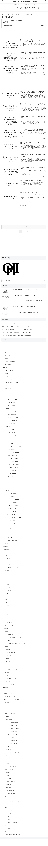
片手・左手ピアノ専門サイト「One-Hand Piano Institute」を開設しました (17, 323)
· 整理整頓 (8, 681)
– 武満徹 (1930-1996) (11, 526)
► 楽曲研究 (5, 367)
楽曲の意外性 (8, 388)
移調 (5, 705)
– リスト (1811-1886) (11, 443)
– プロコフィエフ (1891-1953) (13, 520)
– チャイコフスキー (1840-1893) (13, 464)
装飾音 (7, 599)
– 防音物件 (9, 655)
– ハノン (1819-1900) (11, 449)
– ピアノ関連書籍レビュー (12, 740)
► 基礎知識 (5, 687)
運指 (6, 573)
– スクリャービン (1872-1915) (13, 499)
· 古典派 (7, 408)
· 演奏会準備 (8, 749)
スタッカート (8, 590)
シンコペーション (9, 581)
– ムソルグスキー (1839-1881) (13, 461)
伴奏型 (7, 385)
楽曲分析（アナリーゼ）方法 (12, 382)
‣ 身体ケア (6, 796)
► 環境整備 (5, 628)
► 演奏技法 (5, 546)
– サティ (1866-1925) (11, 496)
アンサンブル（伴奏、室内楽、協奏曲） (14, 540)
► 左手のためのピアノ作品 (8, 346)
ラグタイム (8, 534)
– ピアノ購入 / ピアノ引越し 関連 (14, 637)
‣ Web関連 (6, 825)
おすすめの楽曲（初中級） (13, 728)
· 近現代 (7, 490)
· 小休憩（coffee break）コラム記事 (13, 834)
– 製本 (8, 763)
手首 (6, 575)
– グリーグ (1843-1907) (11, 470)
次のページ (24, 227)
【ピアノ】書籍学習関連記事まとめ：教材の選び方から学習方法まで (16, 335)
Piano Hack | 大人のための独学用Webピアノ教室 (24, 1)
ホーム (8, 841)
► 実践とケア (6, 708)
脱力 (6, 608)
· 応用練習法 (8, 784)
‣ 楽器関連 (6, 631)
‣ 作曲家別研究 (7, 391)
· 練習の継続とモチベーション (12, 787)
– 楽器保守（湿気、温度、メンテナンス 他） (16, 643)
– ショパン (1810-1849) (11, 437)
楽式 (5, 690)
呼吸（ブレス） (9, 619)
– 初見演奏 (9, 778)
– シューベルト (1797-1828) (12, 429)
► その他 (5, 804)
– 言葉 (8, 816)
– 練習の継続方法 (10, 790)
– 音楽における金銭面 (11, 678)
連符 (6, 555)
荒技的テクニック (9, 625)
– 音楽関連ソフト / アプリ (12, 669)
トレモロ (7, 584)
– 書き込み (9, 757)
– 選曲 (8, 746)
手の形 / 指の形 (9, 622)
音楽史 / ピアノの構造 (8, 693)
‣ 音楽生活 (6, 807)
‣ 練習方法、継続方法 (8, 769)
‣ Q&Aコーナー (7, 364)
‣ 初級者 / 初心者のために (9, 361)
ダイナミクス (8, 564)
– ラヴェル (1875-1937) (11, 508)
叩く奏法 (7, 605)
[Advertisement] (24, 34)
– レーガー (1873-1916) (11, 487)
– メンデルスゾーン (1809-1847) (13, 435)
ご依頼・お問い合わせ (39, 841)
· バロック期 (8, 393)
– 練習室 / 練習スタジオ (12, 652)
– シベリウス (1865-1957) (12, 479)
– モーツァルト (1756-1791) (12, 414)
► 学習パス (5, 352)
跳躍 (6, 602)
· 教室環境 (8, 661)
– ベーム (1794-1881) (11, 423)
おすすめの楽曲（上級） (13, 734)
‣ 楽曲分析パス (7, 355)
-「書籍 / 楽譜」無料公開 (12, 822)
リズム (7, 552)
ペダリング (8, 596)
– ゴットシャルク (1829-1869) (13, 452)
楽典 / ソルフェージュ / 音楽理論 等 (11, 699)
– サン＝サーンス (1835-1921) (13, 458)
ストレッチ (8, 799)
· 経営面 (7, 675)
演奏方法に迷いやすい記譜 (10, 696)
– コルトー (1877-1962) (11, 511)
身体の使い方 (8, 617)
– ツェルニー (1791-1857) (12, 420)
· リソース (8, 819)
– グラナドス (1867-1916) (12, 484)
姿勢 (6, 611)
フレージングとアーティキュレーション (14, 567)
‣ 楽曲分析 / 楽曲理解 (8, 370)
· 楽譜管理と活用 (9, 755)
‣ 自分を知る (7, 710)
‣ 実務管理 (6, 672)
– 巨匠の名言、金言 (11, 793)
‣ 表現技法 (6, 549)
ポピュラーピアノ (9, 537)
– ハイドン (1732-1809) (11, 411)
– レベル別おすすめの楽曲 (12, 722)
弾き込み (7, 376)
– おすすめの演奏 (10, 737)
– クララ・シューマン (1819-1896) (14, 446)
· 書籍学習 (8, 716)
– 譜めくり (9, 760)
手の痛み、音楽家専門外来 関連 (12, 801)
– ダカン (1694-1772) (11, 402)
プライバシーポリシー (24, 841)
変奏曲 (7, 543)
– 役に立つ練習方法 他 (11, 781)
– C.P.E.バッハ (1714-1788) (12, 405)
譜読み (7, 373)
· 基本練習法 (8, 772)
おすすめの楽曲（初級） (13, 725)
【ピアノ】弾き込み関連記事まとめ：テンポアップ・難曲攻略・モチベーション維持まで (20, 329)
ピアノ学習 (4, 344)
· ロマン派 (8, 426)
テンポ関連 (8, 558)
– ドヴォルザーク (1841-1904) (13, 467)
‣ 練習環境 (6, 646)
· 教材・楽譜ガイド (10, 719)
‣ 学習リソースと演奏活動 (9, 713)
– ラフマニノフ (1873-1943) (12, 502)
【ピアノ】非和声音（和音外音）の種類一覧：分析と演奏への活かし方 (17, 326)
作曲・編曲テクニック (9, 702)
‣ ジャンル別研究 (7, 531)
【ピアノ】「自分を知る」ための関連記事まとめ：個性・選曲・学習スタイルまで (19, 332)
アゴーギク (8, 561)
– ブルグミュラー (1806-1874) (13, 432)
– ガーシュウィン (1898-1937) (13, 523)
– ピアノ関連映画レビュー (12, 743)
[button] (45, 281)
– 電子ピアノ (9, 640)
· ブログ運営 (8, 828)
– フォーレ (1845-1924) (11, 473)
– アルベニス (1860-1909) (12, 476)
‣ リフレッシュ (7, 831)
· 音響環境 (8, 649)
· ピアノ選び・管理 (10, 634)
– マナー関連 (9, 813)
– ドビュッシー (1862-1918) (12, 493)
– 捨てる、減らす (10, 684)
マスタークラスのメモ (10, 379)
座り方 (7, 614)
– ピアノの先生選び (11, 664)
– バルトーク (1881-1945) (12, 514)
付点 (6, 578)
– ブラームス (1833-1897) (12, 455)
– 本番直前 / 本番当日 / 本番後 (13, 752)
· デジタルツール (9, 666)
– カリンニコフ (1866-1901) (12, 482)
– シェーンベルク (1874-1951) (13, 505)
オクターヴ (8, 587)
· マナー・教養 (9, 810)
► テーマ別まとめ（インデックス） (10, 349)
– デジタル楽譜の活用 (11, 766)
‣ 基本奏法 (6, 570)
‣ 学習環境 (6, 658)
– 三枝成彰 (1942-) (10, 528)
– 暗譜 (8, 775)
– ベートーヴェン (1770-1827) (13, 417)
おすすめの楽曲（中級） (13, 731)
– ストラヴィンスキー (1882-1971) (14, 517)
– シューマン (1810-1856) (12, 440)
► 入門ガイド (6, 358)
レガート (7, 593)
